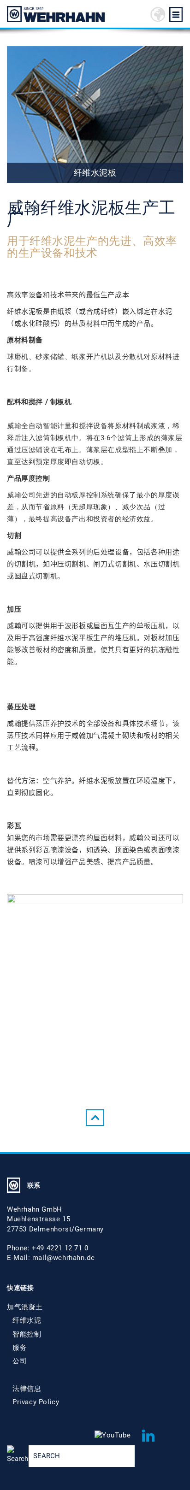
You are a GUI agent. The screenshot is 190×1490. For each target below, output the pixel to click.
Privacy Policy (35, 1402)
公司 (19, 1361)
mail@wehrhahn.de (63, 1258)
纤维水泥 (26, 1320)
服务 (19, 1347)
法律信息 (26, 1388)
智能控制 (26, 1334)
